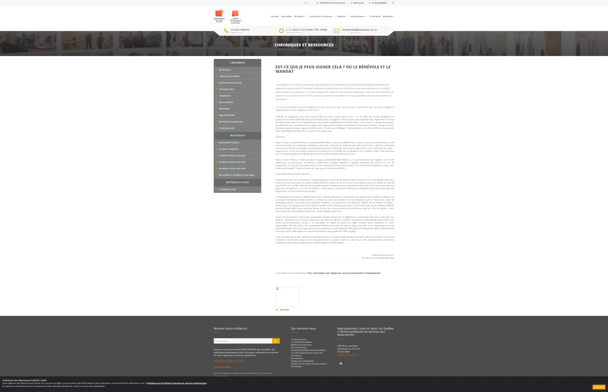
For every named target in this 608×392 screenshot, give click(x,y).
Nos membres (297, 358)
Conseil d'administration (301, 342)
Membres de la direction (301, 345)
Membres (388, 16)
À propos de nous (298, 339)
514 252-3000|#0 (240, 29)
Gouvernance (357, 16)
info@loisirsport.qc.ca (347, 354)
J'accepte (599, 387)
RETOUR (284, 309)
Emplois (341, 16)
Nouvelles (286, 16)
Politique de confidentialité (302, 361)
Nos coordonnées (298, 347)
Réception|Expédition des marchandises (308, 350)
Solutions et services (321, 16)
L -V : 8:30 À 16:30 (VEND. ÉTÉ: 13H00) (306, 29)
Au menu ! (299, 16)
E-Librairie (375, 16)
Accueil (275, 16)
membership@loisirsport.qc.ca (359, 29)
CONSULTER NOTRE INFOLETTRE (229, 361)
